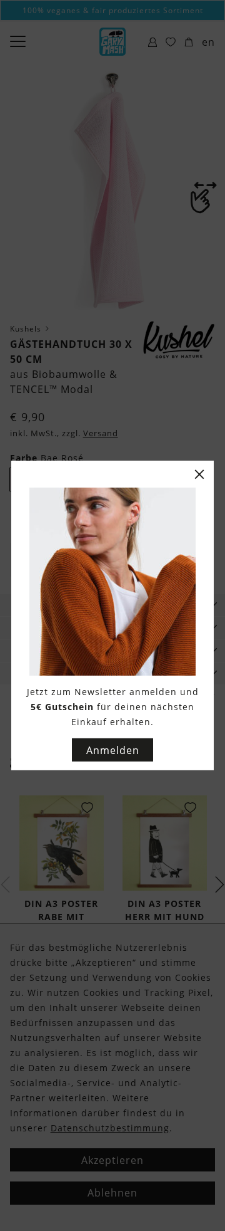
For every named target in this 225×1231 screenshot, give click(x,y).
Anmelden (112, 750)
